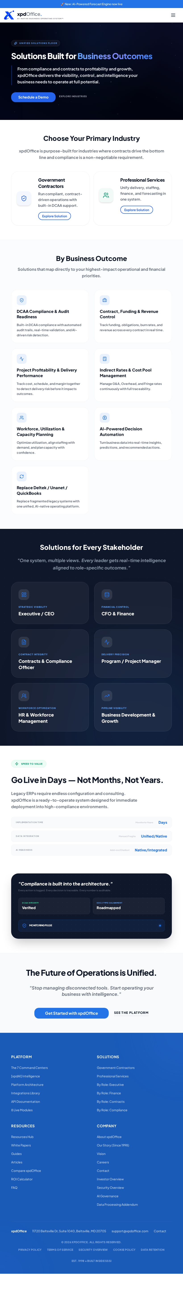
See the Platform (131, 1013)
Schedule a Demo (33, 97)
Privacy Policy (30, 1249)
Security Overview (110, 1187)
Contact (103, 1171)
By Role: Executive (110, 1084)
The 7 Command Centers (29, 1068)
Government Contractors (116, 1068)
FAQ (14, 1187)
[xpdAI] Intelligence (25, 1076)
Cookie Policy (124, 1249)
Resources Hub (22, 1137)
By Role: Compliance (112, 1110)
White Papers (21, 1145)
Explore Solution (54, 216)
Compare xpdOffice (26, 1171)
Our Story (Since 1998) (113, 1145)
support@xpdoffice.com (130, 1231)
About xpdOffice (109, 1137)
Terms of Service (60, 1249)
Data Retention (152, 1249)
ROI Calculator (22, 1179)
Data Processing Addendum (117, 1204)
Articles (16, 1162)
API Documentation (25, 1101)
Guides (16, 1154)
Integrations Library (25, 1093)
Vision (101, 1154)
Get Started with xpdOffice (71, 1013)
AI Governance (108, 1196)
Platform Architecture (27, 1084)
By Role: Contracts (111, 1101)
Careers (103, 1162)
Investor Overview (110, 1179)
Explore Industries (73, 96)
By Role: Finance (109, 1093)
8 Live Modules (22, 1110)
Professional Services (113, 1076)
